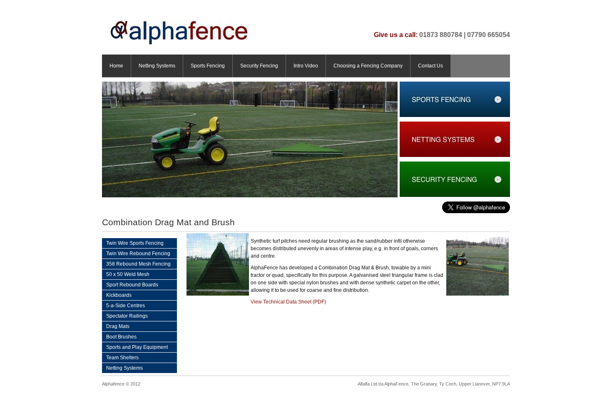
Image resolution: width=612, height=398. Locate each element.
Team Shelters (122, 358)
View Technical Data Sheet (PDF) (288, 302)
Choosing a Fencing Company (368, 66)
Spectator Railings (127, 316)
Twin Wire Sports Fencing (135, 243)
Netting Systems (157, 66)
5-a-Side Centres (125, 305)
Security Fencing (259, 66)
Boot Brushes (121, 337)
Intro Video (306, 66)
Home (116, 66)
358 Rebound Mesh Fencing (138, 264)
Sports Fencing (208, 66)
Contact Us (430, 66)
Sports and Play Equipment (137, 347)
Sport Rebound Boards (132, 285)
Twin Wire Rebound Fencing (138, 253)
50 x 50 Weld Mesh (127, 274)
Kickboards (119, 295)
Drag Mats (117, 326)
